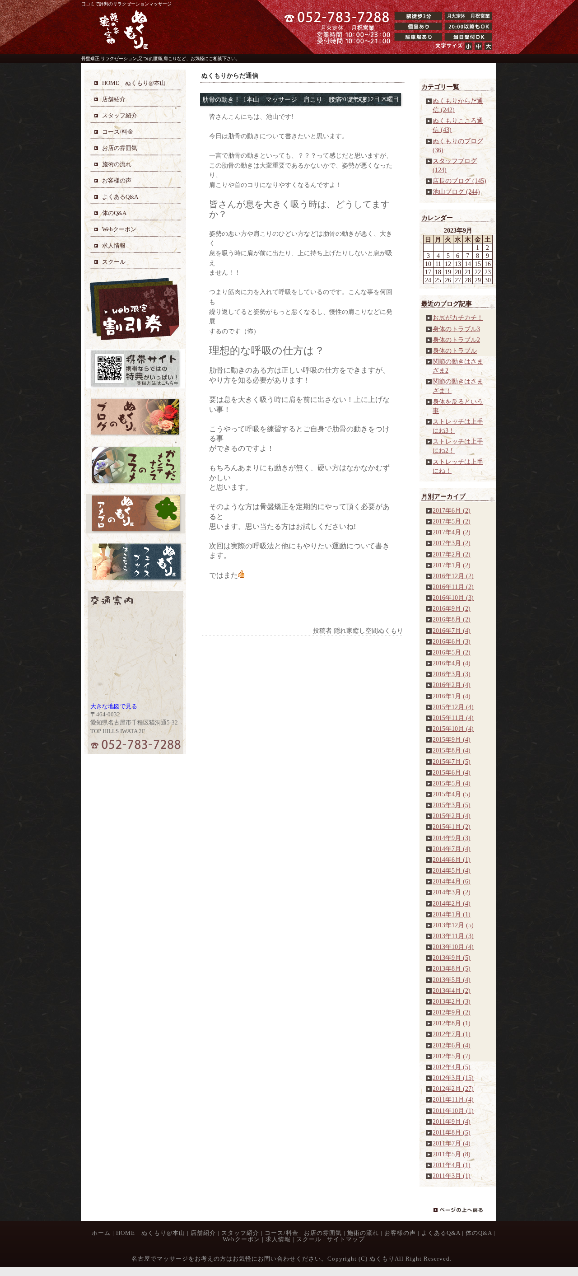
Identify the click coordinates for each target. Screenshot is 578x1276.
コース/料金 (281, 1232)
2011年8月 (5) (452, 1132)
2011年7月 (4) (452, 1143)
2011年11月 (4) (453, 1099)
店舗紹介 (203, 1232)
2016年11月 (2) (453, 586)
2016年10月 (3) (453, 597)
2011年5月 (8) (452, 1154)
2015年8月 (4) (452, 750)
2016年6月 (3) (452, 641)
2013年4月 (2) (452, 990)
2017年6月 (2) (452, 510)
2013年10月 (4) (453, 946)
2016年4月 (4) (452, 663)
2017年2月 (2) (452, 554)
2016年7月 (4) (452, 630)
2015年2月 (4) (452, 815)
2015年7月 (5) (452, 761)
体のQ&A (479, 1232)
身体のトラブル (455, 350)
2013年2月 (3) (452, 1001)
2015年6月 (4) (452, 772)
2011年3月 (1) (452, 1175)
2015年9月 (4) (452, 739)
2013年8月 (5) (452, 968)
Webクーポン (241, 1239)
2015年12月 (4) (453, 706)
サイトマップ (346, 1239)
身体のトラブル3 (456, 328)
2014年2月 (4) (452, 903)
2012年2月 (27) (453, 1088)
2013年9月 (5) (452, 957)
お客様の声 (400, 1232)
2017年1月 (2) (452, 565)
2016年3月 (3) (452, 674)
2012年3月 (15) (453, 1077)
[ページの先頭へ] (465, 1214)
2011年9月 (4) (452, 1121)
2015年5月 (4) (452, 783)
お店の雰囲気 (323, 1232)
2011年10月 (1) (453, 1110)
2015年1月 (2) (452, 826)
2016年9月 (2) (452, 608)
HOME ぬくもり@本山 (150, 1232)
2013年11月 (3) (453, 935)
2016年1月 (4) (452, 696)
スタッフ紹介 (240, 1232)
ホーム (101, 1232)
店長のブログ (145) (459, 180)
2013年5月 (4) (452, 979)
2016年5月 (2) (452, 652)
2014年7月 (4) (452, 848)
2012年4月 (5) (452, 1066)
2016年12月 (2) (453, 576)
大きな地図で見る (113, 706)
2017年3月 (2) (452, 543)
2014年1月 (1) (452, 914)
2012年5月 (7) (452, 1056)
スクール (309, 1239)
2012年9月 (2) (452, 1012)
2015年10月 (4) (453, 728)
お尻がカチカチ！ (458, 317)
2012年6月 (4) (452, 1045)
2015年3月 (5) (452, 805)
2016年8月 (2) (452, 619)
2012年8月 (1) (452, 1023)
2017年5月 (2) (452, 521)
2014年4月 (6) (452, 881)
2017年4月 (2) (452, 532)
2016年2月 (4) (452, 684)
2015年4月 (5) (452, 794)
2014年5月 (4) (452, 870)
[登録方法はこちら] (135, 386)
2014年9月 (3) (452, 837)
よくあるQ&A (440, 1232)
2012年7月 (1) (452, 1034)
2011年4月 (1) (452, 1164)
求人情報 (278, 1239)
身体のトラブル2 (456, 339)
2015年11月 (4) (453, 717)
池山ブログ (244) (456, 191)
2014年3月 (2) (452, 892)
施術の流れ (363, 1232)
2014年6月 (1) (452, 859)
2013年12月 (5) (453, 925)
